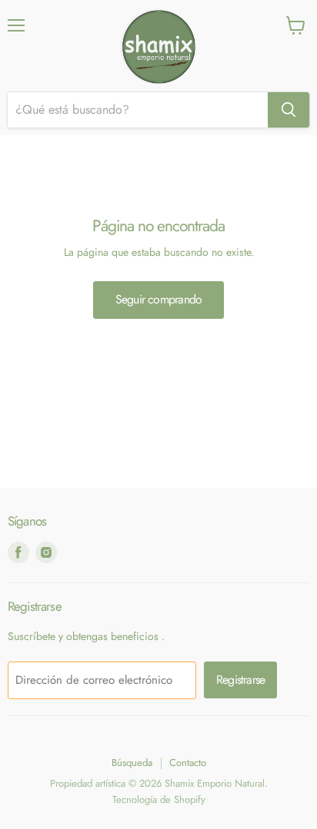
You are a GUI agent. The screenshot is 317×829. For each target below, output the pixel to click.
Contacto (187, 762)
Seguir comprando (158, 299)
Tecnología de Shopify (158, 799)
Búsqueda (132, 762)
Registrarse (240, 679)
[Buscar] (288, 110)
